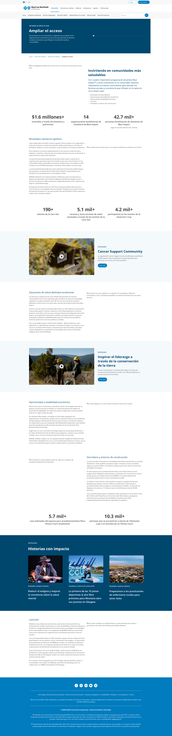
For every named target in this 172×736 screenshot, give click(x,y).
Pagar (132, 2)
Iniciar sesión (143, 2)
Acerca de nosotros (103, 15)
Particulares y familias (67, 8)
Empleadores (87, 8)
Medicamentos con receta (77, 15)
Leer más (102, 265)
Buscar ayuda (91, 15)
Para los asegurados (49, 15)
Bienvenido (54, 8)
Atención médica (62, 15)
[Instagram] (81, 686)
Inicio (24, 15)
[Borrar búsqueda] (142, 15)
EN (29, 2)
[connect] (86, 686)
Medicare (78, 8)
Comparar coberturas (34, 15)
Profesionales (104, 8)
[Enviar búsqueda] (146, 15)
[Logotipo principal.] (36, 8)
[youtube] (91, 686)
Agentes (95, 8)
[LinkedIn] (95, 686)
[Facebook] (76, 686)
